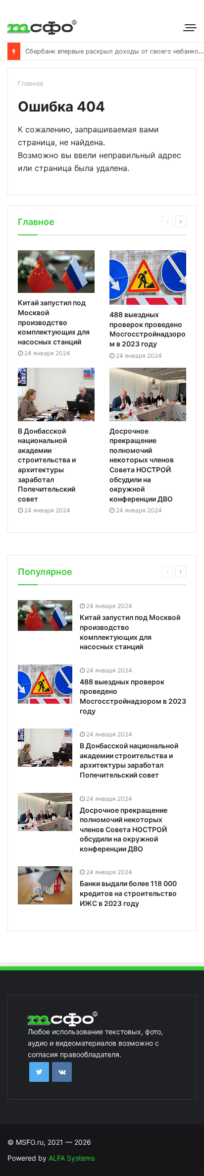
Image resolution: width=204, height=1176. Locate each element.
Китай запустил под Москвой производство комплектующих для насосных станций (54, 321)
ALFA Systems (72, 1158)
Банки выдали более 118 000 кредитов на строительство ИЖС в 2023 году (128, 893)
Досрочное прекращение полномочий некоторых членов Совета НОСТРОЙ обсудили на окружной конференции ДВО (123, 829)
